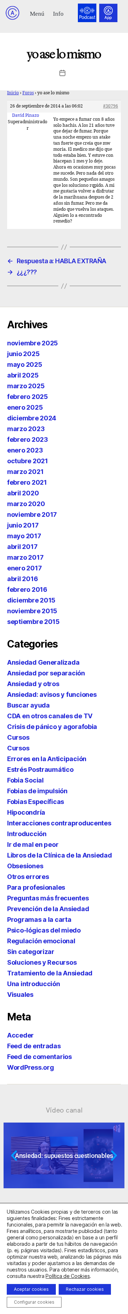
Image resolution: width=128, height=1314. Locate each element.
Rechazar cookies (85, 1289)
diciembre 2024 (31, 418)
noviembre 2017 (32, 514)
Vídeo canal (64, 1110)
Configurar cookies (34, 1302)
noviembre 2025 (32, 343)
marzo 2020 (26, 504)
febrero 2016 (27, 589)
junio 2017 (22, 525)
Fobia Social (25, 780)
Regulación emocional (41, 941)
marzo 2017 (25, 557)
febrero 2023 (27, 439)
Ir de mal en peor (32, 844)
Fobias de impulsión (37, 791)
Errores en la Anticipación (46, 759)
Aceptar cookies (31, 1289)
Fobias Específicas (35, 801)
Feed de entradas (34, 1046)
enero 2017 (24, 568)
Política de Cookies (68, 1276)
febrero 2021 (27, 482)
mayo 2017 (24, 536)
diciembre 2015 (31, 600)
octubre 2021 (27, 461)
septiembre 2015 (33, 621)
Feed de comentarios (39, 1056)
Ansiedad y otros (33, 684)
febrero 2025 (27, 396)
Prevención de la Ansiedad (48, 909)
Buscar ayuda (28, 705)
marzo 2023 (25, 429)
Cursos (18, 737)
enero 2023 (25, 450)
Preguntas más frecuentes (48, 898)
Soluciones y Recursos (41, 962)
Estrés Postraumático (40, 769)
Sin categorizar (30, 951)
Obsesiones (25, 866)
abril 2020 (23, 493)
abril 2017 (22, 546)
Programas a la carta (39, 919)
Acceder (20, 1035)
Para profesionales (36, 887)
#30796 (110, 106)
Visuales (20, 994)
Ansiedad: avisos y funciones (51, 694)
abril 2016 (22, 579)
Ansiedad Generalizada (43, 662)
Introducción (27, 834)
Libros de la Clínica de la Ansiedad (59, 855)
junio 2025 (23, 354)
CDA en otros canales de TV (49, 716)
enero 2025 (25, 407)
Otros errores (28, 876)
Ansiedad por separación (46, 673)
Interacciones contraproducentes (59, 823)
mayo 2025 (24, 364)
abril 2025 (22, 375)
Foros (28, 93)
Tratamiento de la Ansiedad (49, 973)
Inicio (13, 93)
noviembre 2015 (32, 611)
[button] (37, 13)
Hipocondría (26, 812)
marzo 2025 (25, 386)
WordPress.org (30, 1067)
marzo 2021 (25, 471)
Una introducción (33, 984)
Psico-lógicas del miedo (44, 930)
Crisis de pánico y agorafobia (52, 726)
